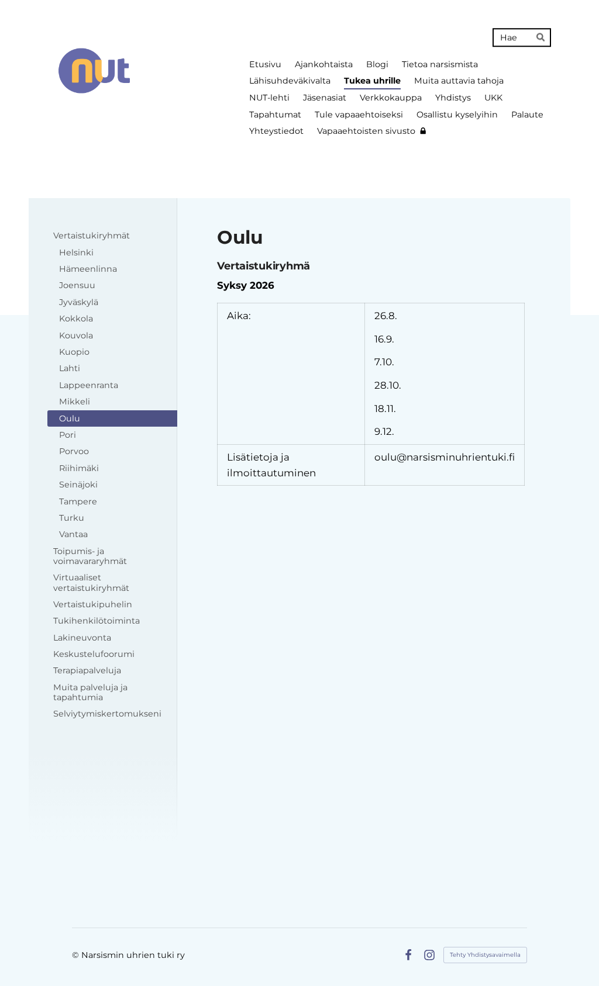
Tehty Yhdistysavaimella (485, 955)
